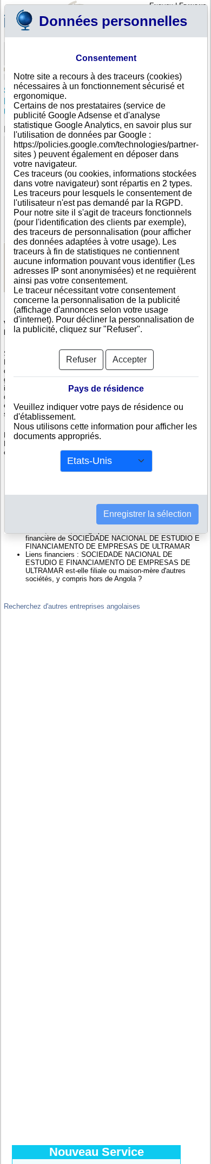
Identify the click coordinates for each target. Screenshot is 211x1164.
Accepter (130, 359)
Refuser (81, 359)
